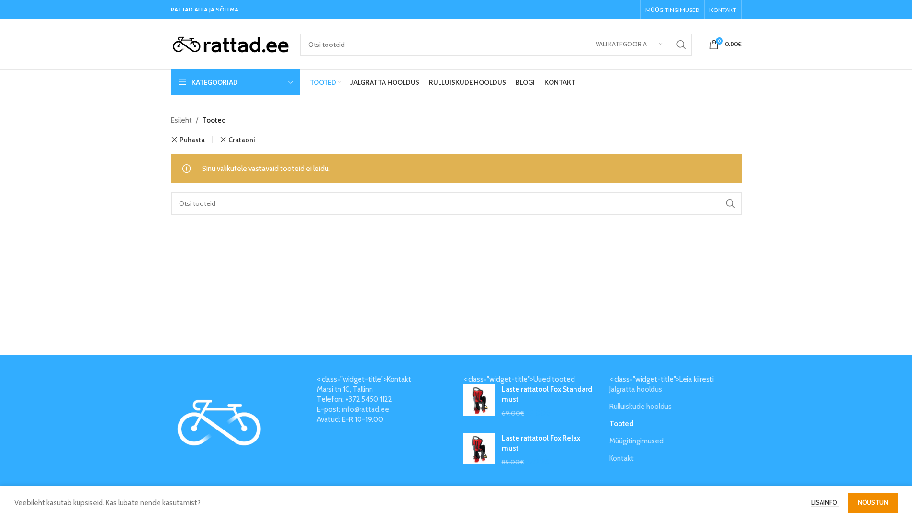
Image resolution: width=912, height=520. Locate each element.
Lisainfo (825, 502)
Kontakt (621, 458)
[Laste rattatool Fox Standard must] (479, 401)
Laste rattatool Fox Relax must (541, 443)
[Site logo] (231, 43)
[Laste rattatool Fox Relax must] (479, 450)
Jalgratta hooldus (635, 389)
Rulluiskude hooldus (640, 406)
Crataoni (241, 140)
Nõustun (873, 502)
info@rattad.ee (365, 409)
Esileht (181, 120)
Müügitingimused (636, 441)
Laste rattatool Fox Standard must (547, 394)
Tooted (621, 423)
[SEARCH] (681, 45)
